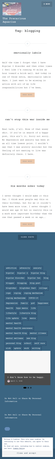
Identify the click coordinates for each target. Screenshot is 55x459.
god (33, 303)
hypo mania (22, 308)
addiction (11, 268)
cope (8, 293)
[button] (7, 429)
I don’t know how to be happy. (25, 377)
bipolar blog (38, 273)
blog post (35, 283)
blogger (10, 283)
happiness (43, 303)
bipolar (10, 273)
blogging (22, 283)
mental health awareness (19, 328)
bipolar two (34, 278)
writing (36, 348)
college (43, 288)
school (27, 343)
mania (33, 318)
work (26, 348)
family (24, 303)
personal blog (13, 343)
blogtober (11, 288)
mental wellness (14, 338)
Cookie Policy (19, 448)
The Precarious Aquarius (14, 20)
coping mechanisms (16, 298)
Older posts (27, 237)
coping (17, 293)
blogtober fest (28, 288)
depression (12, 303)
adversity (25, 268)
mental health (13, 323)
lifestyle (11, 313)
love (24, 318)
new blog (31, 338)
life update (12, 318)
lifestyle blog (28, 313)
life (33, 308)
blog (46, 278)
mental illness (38, 333)
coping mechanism (33, 293)
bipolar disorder (15, 278)
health (9, 308)
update (17, 348)
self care (40, 343)
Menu (48, 4)
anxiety (37, 268)
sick (8, 348)
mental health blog (16, 333)
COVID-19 (33, 298)
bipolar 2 (22, 273)
